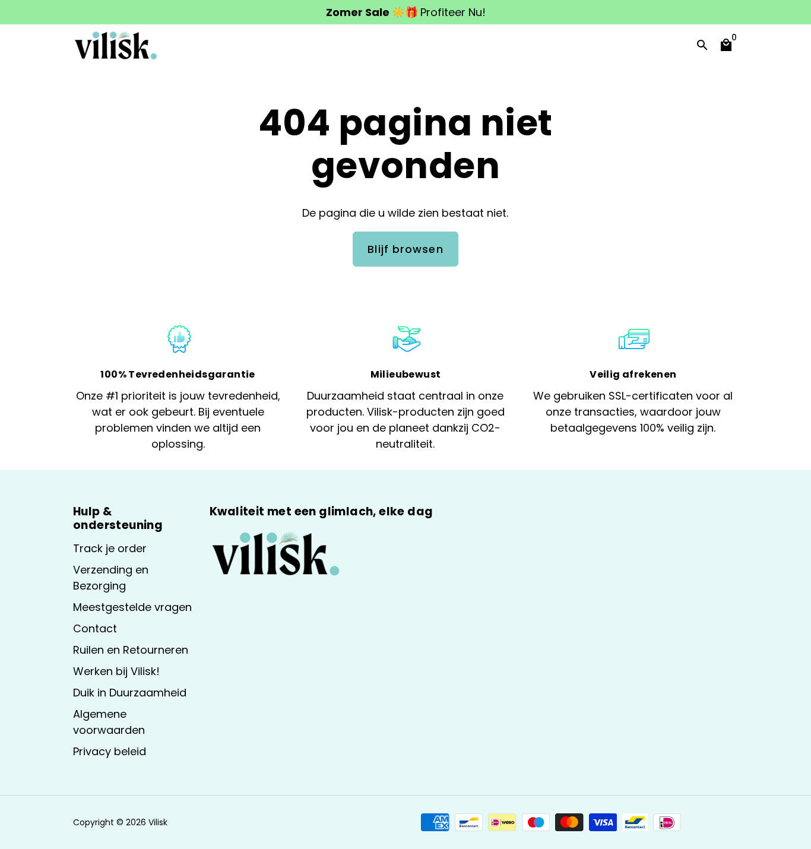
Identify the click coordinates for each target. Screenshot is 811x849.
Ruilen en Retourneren (130, 649)
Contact (95, 628)
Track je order (110, 548)
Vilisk (157, 822)
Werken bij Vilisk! (116, 671)
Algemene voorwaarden (109, 722)
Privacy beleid (109, 751)
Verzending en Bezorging (110, 577)
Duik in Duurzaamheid (129, 692)
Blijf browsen (405, 249)
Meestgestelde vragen (132, 607)
